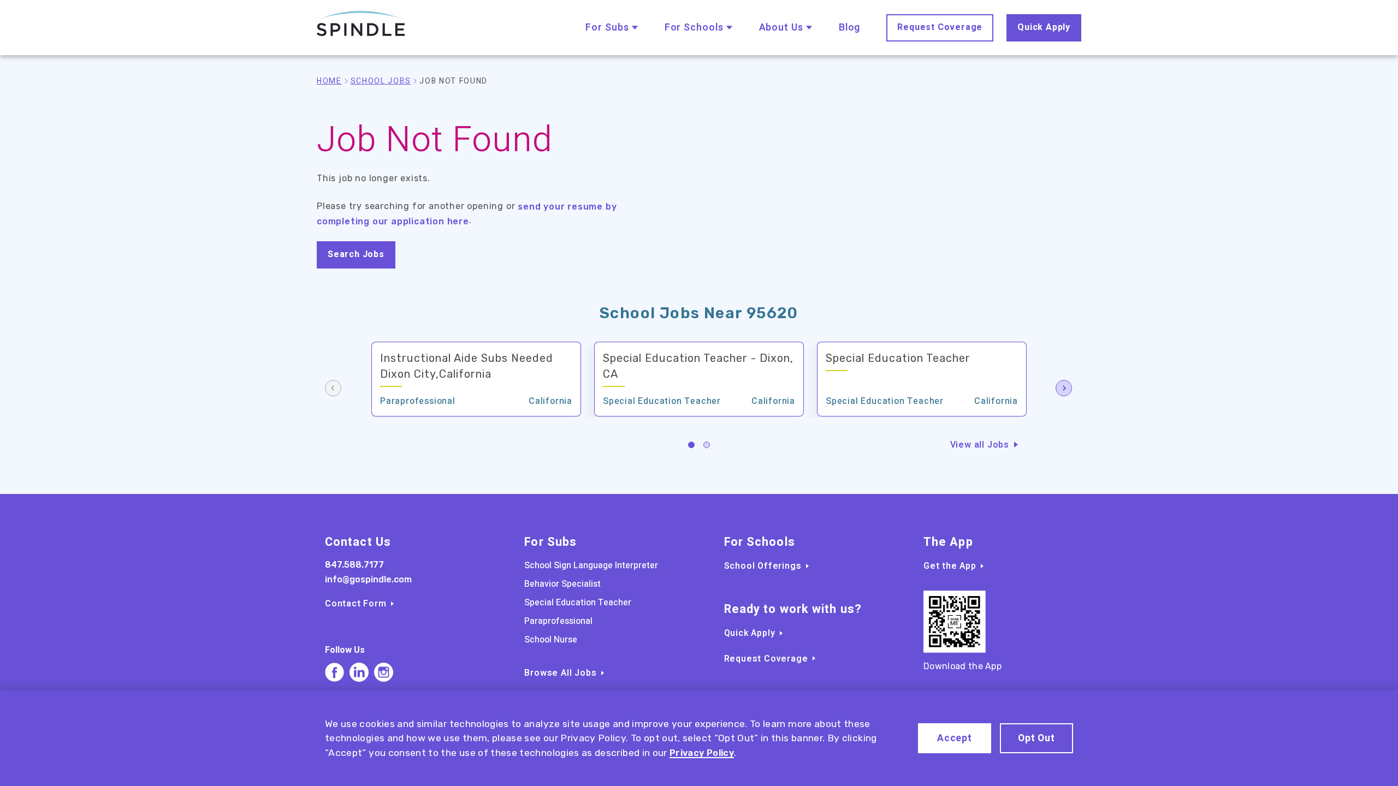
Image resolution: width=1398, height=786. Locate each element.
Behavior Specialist (562, 584)
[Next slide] (1064, 389)
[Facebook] (334, 672)
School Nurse (550, 639)
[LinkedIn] (359, 672)
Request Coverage (939, 27)
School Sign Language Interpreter (591, 565)
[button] (691, 444)
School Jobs (381, 81)
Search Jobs (356, 254)
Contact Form (356, 603)
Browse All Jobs (560, 673)
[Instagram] (383, 672)
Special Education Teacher (577, 602)
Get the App (949, 566)
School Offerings (763, 566)
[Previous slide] (334, 389)
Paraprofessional (558, 621)
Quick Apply (1043, 27)
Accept (954, 738)
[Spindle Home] (361, 23)
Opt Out (1036, 738)
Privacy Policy (702, 753)
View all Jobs (979, 444)
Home (329, 81)
